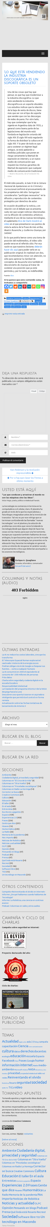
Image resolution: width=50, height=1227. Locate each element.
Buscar (42, 743)
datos (17, 1051)
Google (31, 1060)
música (25, 1070)
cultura (8, 1051)
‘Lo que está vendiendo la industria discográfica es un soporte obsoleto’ (24, 77)
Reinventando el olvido (24, 1077)
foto (16, 1061)
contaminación (37, 1046)
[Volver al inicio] (9, 1139)
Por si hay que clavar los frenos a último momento (26, 479)
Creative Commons (11, 795)
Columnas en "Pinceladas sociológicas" (19, 786)
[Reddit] (15, 287)
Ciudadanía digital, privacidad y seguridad (20, 777)
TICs (11, 1087)
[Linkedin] (20, 287)
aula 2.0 (31, 1041)
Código (42, 391)
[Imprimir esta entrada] (3, 314)
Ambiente (6, 775)
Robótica (5, 1083)
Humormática (8, 829)
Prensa (5, 857)
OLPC (4, 846)
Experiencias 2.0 (9, 817)
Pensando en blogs (10, 852)
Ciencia (23, 1046)
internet (26, 1065)
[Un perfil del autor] (23, 566)
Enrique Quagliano (11, 301)
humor (39, 1060)
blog (37, 1042)
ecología (6, 1056)
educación (18, 1056)
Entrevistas (7, 809)
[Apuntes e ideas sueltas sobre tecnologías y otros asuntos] (25, 10)
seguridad (24, 1082)
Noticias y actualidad (11, 843)
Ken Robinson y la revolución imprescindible (25, 471)
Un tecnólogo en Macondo (14, 875)
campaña (43, 1041)
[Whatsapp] (38, 287)
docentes (40, 1051)
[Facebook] (6, 287)
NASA (31, 1069)
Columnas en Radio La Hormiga (16, 789)
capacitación (10, 1046)
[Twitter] (11, 287)
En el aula (6, 806)
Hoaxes (5, 826)
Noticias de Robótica (11, 840)
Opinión (5, 849)
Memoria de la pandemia (13, 835)
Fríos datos (7, 677)
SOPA (4, 1088)
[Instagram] (43, 287)
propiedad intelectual (28, 1073)
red (43, 1073)
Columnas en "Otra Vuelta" (14, 783)
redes (4, 1078)
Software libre (8, 869)
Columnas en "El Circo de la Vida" (17, 780)
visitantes (28, 1134)
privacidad (14, 1073)
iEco (12, 275)
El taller (5, 803)
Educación (6, 800)
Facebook (8, 1060)
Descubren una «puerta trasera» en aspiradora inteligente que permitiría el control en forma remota (23, 697)
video (18, 1087)
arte (24, 1042)
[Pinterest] (25, 287)
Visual (33, 391)
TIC (7, 1088)
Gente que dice (9, 823)
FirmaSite (11, 1225)
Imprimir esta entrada (15, 314)
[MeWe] (29, 287)
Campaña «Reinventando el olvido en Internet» (23, 892)
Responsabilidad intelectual (14, 686)
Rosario (12, 1083)
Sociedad (6, 866)
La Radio (6, 832)
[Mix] (34, 287)
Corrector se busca (10, 792)
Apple (21, 1042)
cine (30, 1046)
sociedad (39, 1082)
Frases (5, 820)
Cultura (5, 797)
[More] (6, 291)
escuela (30, 1056)
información (11, 1065)
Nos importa (7, 837)
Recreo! (5, 863)
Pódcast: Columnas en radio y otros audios (21, 906)
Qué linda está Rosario (12, 860)
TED (4, 872)
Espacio (5, 815)
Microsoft (18, 1070)
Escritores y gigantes (11, 812)
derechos (27, 1051)
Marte (35, 1065)
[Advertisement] (25, 35)
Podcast (5, 855)
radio (39, 1073)
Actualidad (10, 1041)
